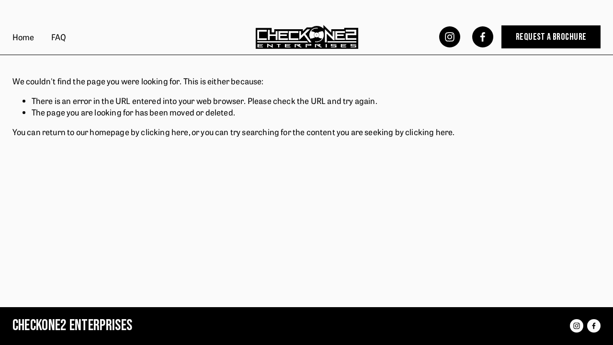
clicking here (164, 131)
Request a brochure (551, 37)
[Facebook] (482, 36)
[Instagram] (449, 36)
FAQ (59, 36)
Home (23, 36)
